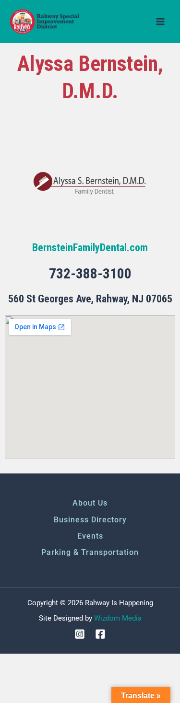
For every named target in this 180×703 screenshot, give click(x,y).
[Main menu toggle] (160, 22)
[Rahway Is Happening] (46, 22)
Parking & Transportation (90, 552)
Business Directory (90, 519)
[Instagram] (79, 634)
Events (90, 536)
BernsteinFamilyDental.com (90, 248)
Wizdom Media (118, 618)
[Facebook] (100, 634)
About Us (90, 502)
